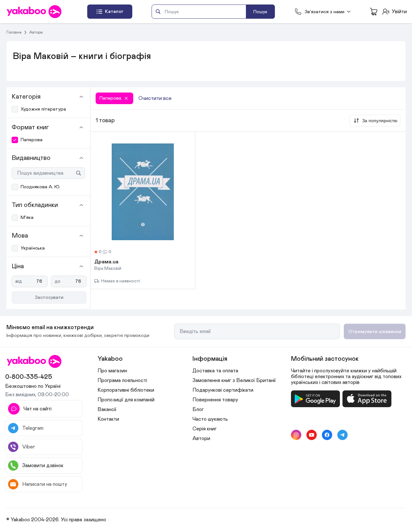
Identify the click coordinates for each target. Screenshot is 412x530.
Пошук (260, 11)
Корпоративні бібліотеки (126, 390)
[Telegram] (342, 435)
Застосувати (49, 297)
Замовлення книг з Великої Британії (234, 380)
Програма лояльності (122, 380)
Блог (198, 409)
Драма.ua (106, 262)
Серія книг (204, 428)
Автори (36, 32)
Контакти (108, 419)
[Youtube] (311, 435)
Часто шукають (210, 419)
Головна (14, 32)
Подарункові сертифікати (222, 390)
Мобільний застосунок (325, 359)
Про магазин (112, 370)
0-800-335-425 (28, 377)
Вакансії (107, 409)
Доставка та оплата (215, 370)
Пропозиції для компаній (126, 399)
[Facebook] (327, 435)
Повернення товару (215, 399)
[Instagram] (296, 435)
